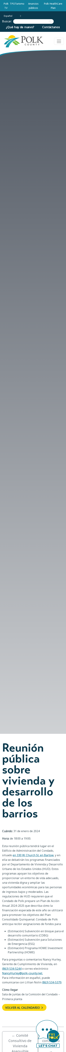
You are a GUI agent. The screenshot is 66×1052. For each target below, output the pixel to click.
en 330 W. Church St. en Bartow (33, 855)
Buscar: (7, 21)
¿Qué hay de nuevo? (20, 27)
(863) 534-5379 (51, 982)
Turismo (19, 3)
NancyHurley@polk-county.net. (22, 973)
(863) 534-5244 (11, 969)
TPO (12, 3)
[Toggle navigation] (59, 41)
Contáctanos (51, 27)
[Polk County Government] (23, 41)
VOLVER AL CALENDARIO (22, 1008)
